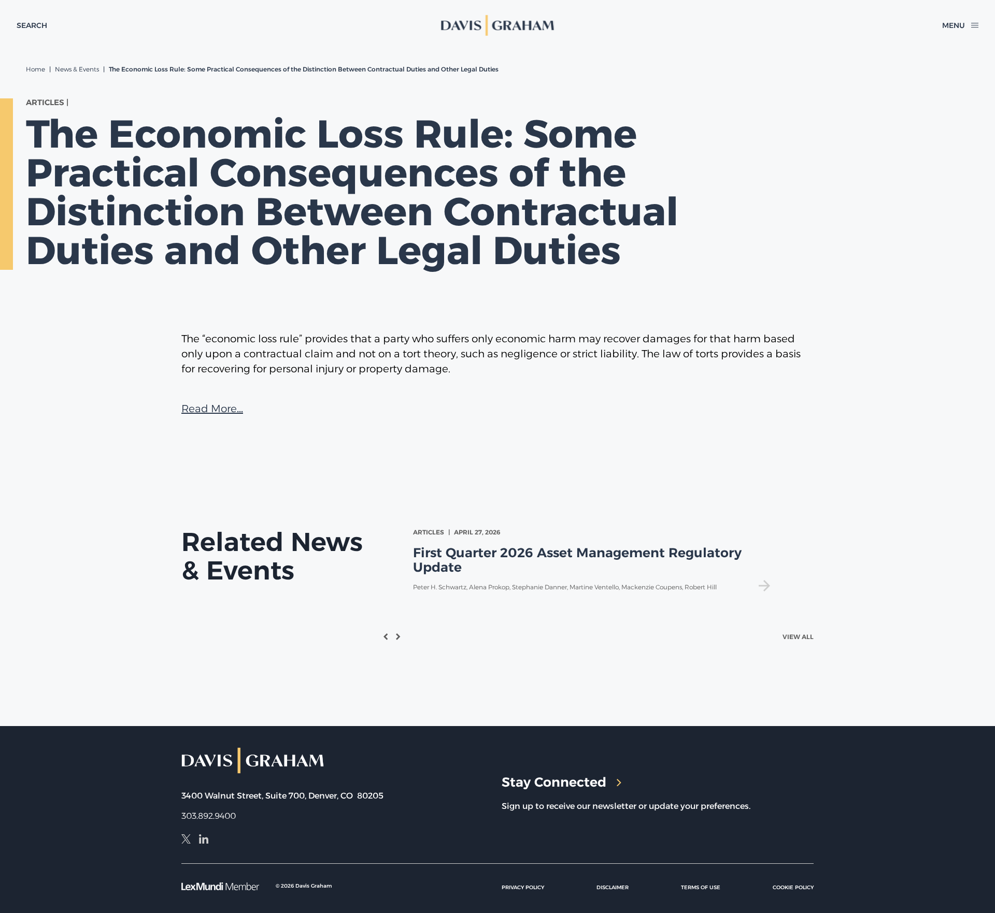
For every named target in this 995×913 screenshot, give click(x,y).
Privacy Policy (523, 887)
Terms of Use (700, 887)
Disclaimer (612, 887)
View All (798, 637)
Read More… (212, 408)
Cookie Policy (793, 887)
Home (35, 69)
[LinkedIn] (203, 840)
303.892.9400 (208, 816)
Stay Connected (554, 782)
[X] (186, 840)
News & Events (77, 69)
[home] (497, 25)
